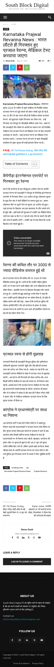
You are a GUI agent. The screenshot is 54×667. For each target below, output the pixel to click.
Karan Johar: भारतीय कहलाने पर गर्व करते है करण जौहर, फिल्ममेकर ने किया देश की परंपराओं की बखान (39, 511)
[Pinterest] (20, 67)
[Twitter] (13, 67)
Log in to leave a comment (27, 561)
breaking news (17, 467)
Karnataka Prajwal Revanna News (17, 471)
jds (27, 467)
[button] (50, 17)
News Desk (10, 61)
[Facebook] (6, 67)
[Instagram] (19, 538)
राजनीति (13, 24)
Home (5, 24)
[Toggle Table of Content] (33, 164)
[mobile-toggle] (5, 17)
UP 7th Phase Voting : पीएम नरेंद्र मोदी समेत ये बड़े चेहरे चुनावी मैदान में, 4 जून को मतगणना (15, 511)
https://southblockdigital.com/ (27, 534)
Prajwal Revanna (40, 471)
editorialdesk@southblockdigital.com (21, 619)
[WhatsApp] (27, 67)
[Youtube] (40, 538)
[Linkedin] (24, 538)
